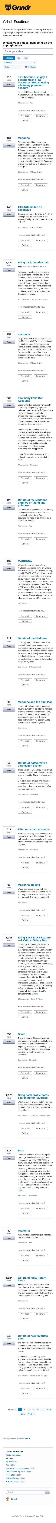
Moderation (34, 465)
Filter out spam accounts (34, 829)
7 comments (22, 526)
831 (23, 1414)
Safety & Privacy (37, 999)
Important (42, 116)
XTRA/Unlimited (36, 172)
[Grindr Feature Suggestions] (18, 7)
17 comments (23, 1375)
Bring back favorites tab (33, 262)
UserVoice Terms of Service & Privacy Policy (28, 1516)
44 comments (23, 1115)
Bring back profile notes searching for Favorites (33, 1096)
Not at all (26, 116)
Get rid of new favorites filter (33, 1337)
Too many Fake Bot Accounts (30, 399)
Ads (31, 103)
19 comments (23, 172)
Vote (9, 85)
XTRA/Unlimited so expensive (30, 208)
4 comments (22, 902)
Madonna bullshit (29, 884)
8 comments (22, 1060)
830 (49, 1409)
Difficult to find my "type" (40, 299)
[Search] (47, 1492)
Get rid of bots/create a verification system (32, 764)
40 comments (23, 103)
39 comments (23, 1301)
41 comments (23, 227)
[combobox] (26, 1492)
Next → (31, 1414)
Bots (21, 1150)
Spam (21, 1034)
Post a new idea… (13, 1455)
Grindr (14, 1499)
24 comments (23, 850)
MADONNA (25, 561)
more (20, 460)
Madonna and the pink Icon (35, 702)
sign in (27, 1438)
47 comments (23, 465)
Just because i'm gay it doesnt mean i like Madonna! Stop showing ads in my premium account (33, 82)
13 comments (23, 363)
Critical (27, 120)
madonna (24, 334)
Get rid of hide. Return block (32, 1279)
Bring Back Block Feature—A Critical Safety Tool (34, 939)
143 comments (23, 999)
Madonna (24, 137)
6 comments (22, 603)
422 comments (23, 299)
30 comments (23, 794)
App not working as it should (40, 1115)
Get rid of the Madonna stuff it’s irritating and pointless (32, 503)
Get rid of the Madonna (32, 638)
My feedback (30, 67)
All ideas (9, 1458)
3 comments (22, 1243)
